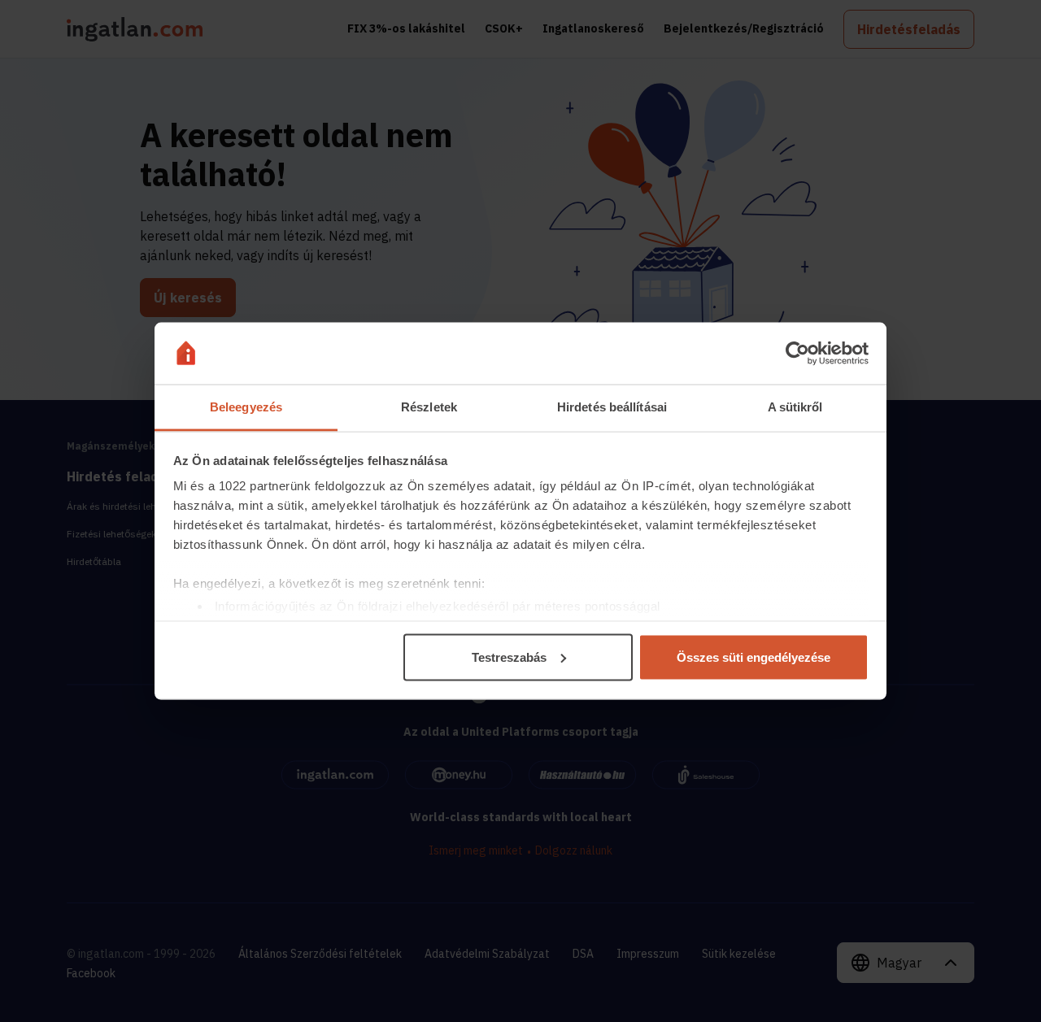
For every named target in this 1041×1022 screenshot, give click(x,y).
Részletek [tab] (429, 407)
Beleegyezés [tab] (246, 407)
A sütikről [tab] (795, 407)
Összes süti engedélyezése (753, 656)
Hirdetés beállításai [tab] (612, 407)
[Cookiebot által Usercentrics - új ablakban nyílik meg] (797, 353)
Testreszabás (509, 656)
